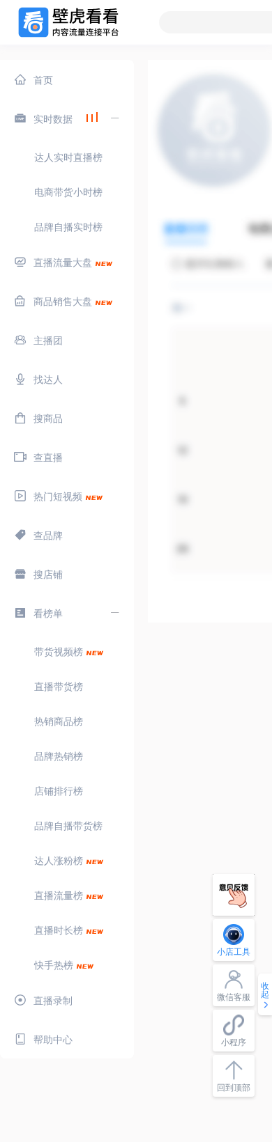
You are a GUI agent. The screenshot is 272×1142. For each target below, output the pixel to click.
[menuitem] (67, 79)
